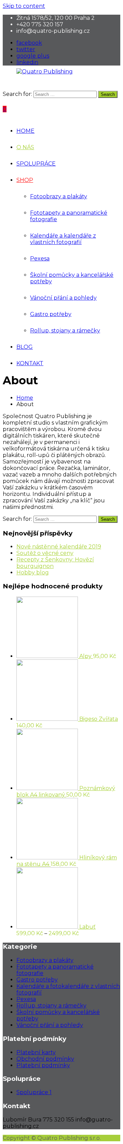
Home (25, 131)
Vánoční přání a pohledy (63, 298)
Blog (24, 347)
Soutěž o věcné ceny (44, 553)
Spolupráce (36, 163)
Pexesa (40, 258)
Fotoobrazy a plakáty (58, 196)
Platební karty (36, 1052)
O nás (25, 147)
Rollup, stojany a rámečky (65, 330)
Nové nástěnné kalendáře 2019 (58, 546)
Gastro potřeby (50, 314)
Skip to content (24, 6)
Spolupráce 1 (34, 1092)
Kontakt (29, 363)
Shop (24, 180)
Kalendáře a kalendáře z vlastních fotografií (63, 238)
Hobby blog (32, 572)
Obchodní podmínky (45, 1059)
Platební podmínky (43, 1065)
